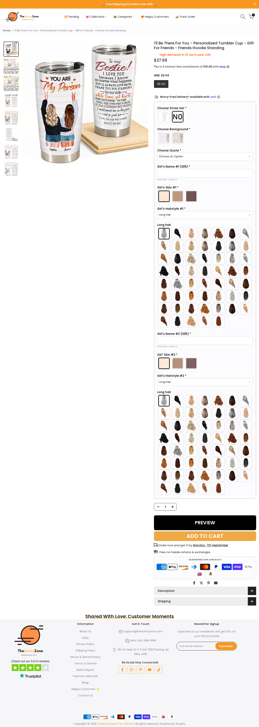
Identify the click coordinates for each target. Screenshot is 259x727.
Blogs (85, 682)
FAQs (85, 638)
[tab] (11, 49)
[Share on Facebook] (194, 583)
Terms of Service (85, 663)
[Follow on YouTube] (149, 669)
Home (6, 30)
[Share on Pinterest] (208, 583)
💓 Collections (95, 17)
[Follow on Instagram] (131, 669)
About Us (85, 631)
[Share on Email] (215, 583)
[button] (205, 108)
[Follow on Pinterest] (140, 669)
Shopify (181, 724)
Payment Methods (85, 676)
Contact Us (85, 695)
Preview (205, 522)
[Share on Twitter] (201, 583)
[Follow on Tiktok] (158, 669)
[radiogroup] (205, 116)
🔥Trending (71, 17)
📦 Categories (122, 17)
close (4, 4)
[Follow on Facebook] (122, 669)
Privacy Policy (85, 644)
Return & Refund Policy (85, 657)
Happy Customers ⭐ (85, 689)
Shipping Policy (85, 650)
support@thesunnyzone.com (143, 631)
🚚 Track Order (185, 17)
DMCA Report (85, 670)
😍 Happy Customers (155, 17)
